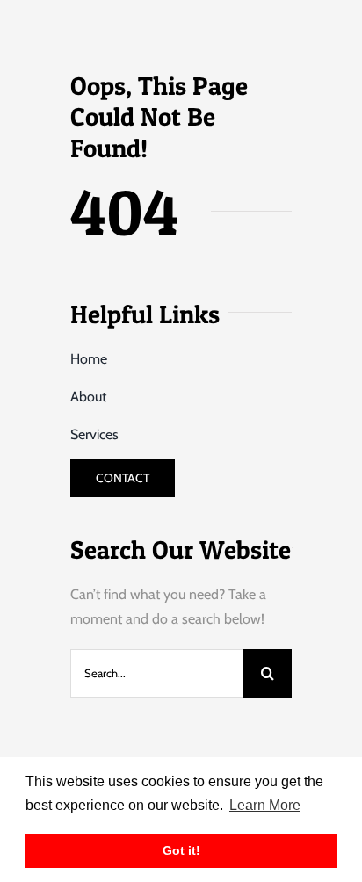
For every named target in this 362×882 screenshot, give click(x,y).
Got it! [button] (181, 850)
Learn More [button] (264, 805)
